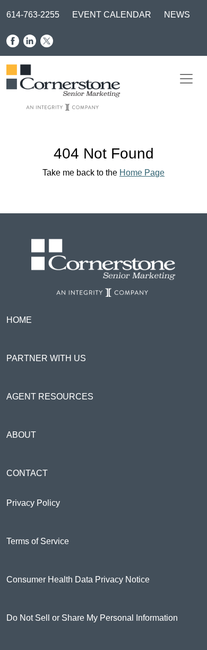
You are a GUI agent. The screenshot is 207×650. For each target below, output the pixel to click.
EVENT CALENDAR (111, 14)
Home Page (142, 172)
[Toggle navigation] (186, 79)
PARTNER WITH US (46, 358)
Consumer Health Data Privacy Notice (78, 579)
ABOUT (21, 434)
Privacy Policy (33, 502)
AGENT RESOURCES (49, 396)
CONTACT (27, 473)
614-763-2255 (32, 14)
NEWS (177, 14)
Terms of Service (37, 541)
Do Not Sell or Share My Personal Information (92, 617)
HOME (19, 319)
